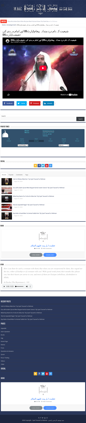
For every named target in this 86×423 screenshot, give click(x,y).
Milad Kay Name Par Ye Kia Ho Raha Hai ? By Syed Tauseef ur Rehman (28, 21)
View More (36, 255)
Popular (11, 175)
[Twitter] (43, 165)
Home (4, 25)
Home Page (4, 341)
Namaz (3, 344)
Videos (3, 361)
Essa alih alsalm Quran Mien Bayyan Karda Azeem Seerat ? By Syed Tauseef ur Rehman (38, 187)
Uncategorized (11, 25)
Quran (3, 354)
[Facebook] (39, 165)
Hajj (2, 338)
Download (50, 255)
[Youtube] (46, 165)
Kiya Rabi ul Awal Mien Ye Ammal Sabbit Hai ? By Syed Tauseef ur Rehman (35, 213)
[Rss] (35, 165)
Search (3, 116)
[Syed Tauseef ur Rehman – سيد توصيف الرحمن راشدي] (43, 8)
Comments (19, 175)
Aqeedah (3, 328)
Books (3, 335)
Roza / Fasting (5, 358)
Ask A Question (5, 331)
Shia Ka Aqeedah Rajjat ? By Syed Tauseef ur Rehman (28, 205)
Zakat (2, 364)
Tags (26, 175)
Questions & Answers (7, 351)
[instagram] (50, 165)
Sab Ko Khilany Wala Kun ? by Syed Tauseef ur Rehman (29, 179)
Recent (4, 175)
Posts (2, 348)
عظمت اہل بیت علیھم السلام (43, 246)
